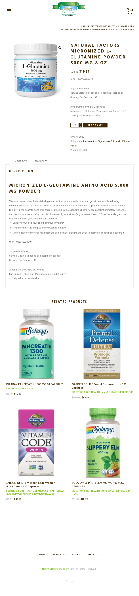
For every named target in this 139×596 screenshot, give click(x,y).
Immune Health (110, 392)
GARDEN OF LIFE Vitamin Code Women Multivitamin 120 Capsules (30, 484)
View (36, 340)
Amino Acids (89, 141)
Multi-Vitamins (24, 494)
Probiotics (126, 392)
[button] (60, 48)
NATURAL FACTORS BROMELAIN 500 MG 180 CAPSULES (107, 26)
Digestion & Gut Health (109, 141)
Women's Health (44, 494)
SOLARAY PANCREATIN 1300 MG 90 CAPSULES (34, 384)
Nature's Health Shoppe (54, 569)
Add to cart (95, 125)
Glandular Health (45, 491)
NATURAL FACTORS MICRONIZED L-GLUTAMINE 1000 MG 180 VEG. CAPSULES (97, 29)
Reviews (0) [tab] (41, 160)
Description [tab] (21, 160)
